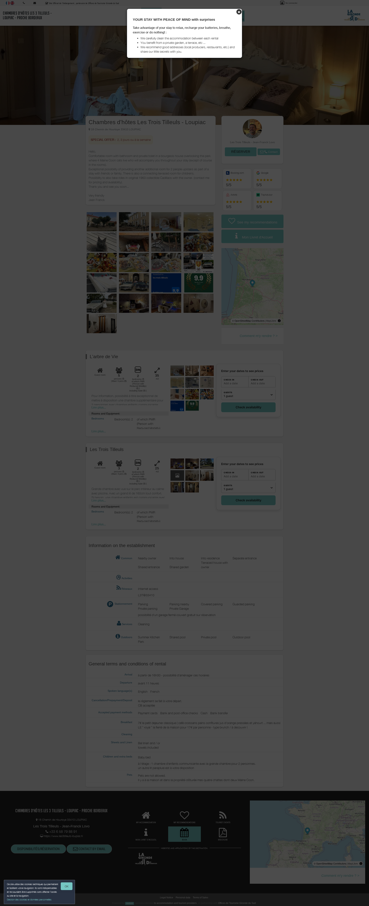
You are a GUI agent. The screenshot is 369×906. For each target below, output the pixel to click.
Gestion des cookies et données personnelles (29, 899)
